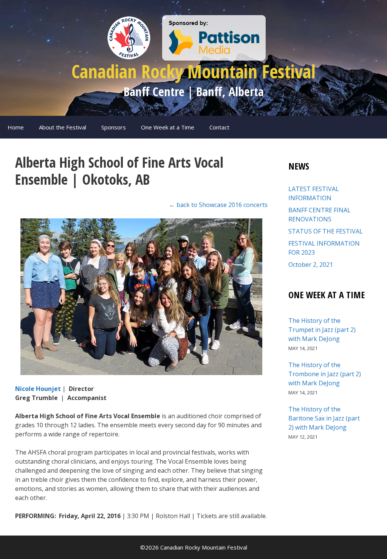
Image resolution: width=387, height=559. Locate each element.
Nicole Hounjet (38, 389)
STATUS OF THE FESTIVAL (325, 231)
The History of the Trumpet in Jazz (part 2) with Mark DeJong (322, 329)
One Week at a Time (167, 127)
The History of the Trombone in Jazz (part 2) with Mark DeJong (324, 374)
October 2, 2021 (310, 264)
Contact (219, 127)
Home (16, 127)
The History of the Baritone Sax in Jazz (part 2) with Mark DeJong (324, 418)
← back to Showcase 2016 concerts (218, 205)
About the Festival (62, 127)
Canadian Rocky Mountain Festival (193, 71)
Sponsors (113, 127)
